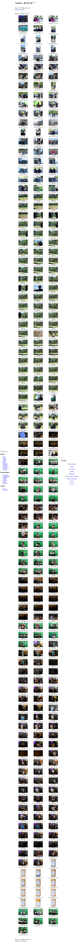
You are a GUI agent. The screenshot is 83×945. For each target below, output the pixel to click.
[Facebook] (71, 468)
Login (4, 488)
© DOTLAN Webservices (34, 943)
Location (5, 480)
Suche (4, 461)
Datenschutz (43, 943)
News (4, 458)
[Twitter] (72, 471)
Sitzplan (4, 478)
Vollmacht (5, 483)
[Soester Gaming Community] (71, 476)
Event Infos (5, 475)
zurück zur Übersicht (19, 9)
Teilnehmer (5, 477)
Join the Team (6, 467)
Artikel (4, 459)
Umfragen (5, 465)
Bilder (4, 462)
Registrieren (5, 489)
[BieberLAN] (72, 473)
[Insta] (71, 466)
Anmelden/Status (6, 476)
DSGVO (5, 468)
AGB (4, 482)
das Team (5, 466)
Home (4, 456)
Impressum (5, 469)
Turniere (5, 479)
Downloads (5, 463)
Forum (4, 460)
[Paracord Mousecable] (72, 478)
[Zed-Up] (72, 483)
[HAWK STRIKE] (72, 464)
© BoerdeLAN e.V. (24, 943)
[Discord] (72, 481)
